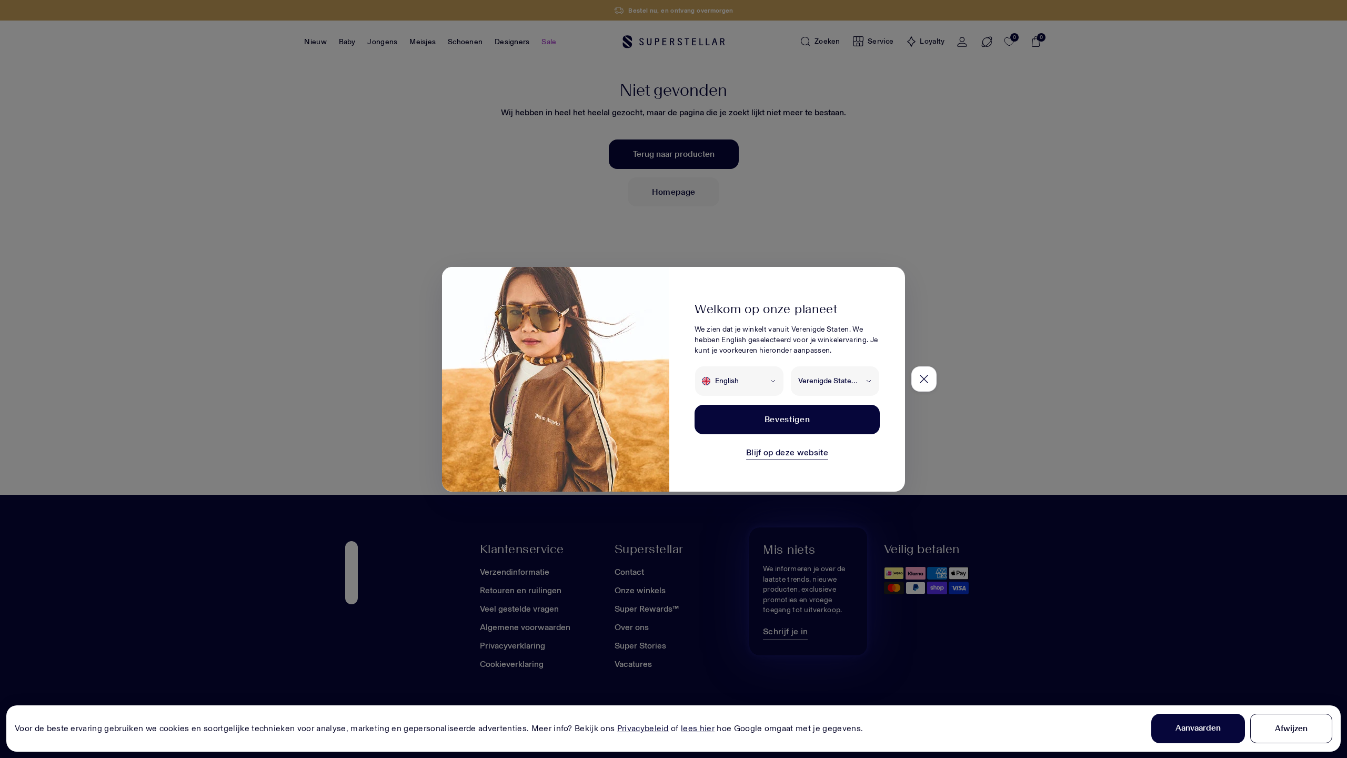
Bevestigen (787, 419)
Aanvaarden (1198, 728)
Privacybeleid (643, 728)
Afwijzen (1291, 728)
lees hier (698, 728)
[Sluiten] (924, 379)
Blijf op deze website (787, 452)
